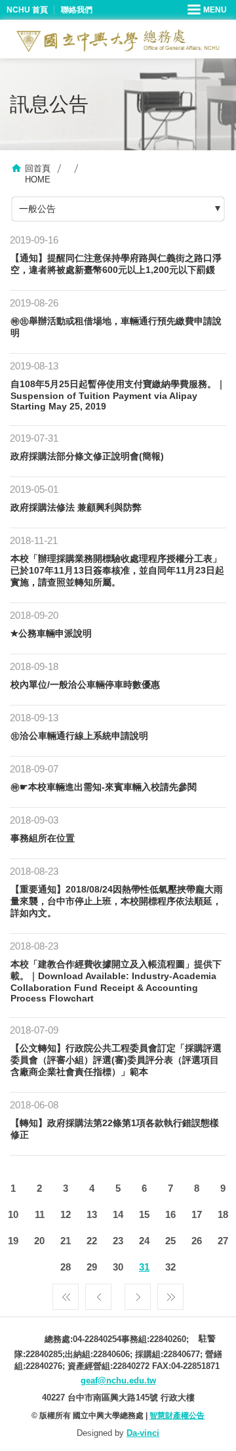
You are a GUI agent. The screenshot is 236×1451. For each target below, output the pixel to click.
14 (118, 1214)
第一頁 (65, 1293)
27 (223, 1240)
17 (196, 1214)
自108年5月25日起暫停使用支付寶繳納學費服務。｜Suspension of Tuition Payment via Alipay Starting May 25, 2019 (118, 395)
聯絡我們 (76, 9)
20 (39, 1240)
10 (13, 1214)
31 (144, 1266)
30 (118, 1266)
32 (170, 1266)
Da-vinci (143, 1433)
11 (40, 1214)
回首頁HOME (37, 173)
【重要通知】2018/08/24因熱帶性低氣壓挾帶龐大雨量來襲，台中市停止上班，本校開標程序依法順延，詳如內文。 (116, 901)
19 (13, 1240)
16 (170, 1214)
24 (144, 1240)
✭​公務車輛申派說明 (51, 633)
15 (144, 1214)
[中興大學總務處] (118, 41)
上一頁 (98, 1293)
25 (170, 1240)
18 (223, 1214)
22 (92, 1240)
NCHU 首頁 (27, 9)
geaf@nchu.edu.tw (118, 1380)
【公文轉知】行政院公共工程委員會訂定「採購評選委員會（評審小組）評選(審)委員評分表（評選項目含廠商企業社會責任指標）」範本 (116, 1060)
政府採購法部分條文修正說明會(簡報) (87, 456)
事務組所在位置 (42, 838)
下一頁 (138, 1293)
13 (92, 1214)
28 (65, 1266)
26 (196, 1240)
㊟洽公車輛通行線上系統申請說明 (79, 735)
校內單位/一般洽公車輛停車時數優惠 (85, 684)
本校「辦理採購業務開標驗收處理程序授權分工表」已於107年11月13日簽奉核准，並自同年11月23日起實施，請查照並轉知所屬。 (117, 570)
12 (65, 1214)
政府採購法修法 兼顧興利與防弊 (76, 507)
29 (92, 1266)
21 (65, 1240)
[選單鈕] (208, 10)
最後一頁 (170, 1293)
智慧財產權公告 (177, 1415)
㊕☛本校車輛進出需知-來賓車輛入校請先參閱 (103, 787)
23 (118, 1240)
